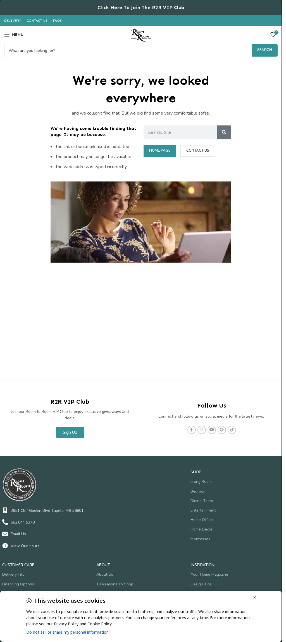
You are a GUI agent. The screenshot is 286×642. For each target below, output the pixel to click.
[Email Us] (5, 534)
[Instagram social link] (201, 430)
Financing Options (18, 584)
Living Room (201, 481)
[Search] (224, 132)
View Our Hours (25, 546)
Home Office (201, 519)
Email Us (18, 534)
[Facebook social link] (191, 430)
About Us (104, 574)
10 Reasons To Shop (114, 584)
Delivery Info (13, 574)
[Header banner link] (141, 7)
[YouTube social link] (212, 430)
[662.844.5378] (5, 522)
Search (264, 49)
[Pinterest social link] (222, 430)
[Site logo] (140, 34)
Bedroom (198, 491)
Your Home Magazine (209, 574)
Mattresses (200, 539)
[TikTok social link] (232, 430)
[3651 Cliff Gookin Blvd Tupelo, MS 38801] (5, 510)
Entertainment (203, 510)
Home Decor (201, 529)
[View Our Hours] (5, 546)
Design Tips (201, 584)
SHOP (195, 472)
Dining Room (201, 500)
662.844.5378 (23, 522)
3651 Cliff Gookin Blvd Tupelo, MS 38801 (47, 510)
